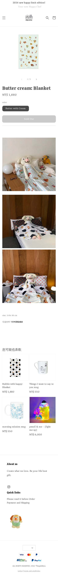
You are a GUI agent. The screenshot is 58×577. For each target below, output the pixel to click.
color (4, 102)
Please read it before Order (21, 499)
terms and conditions (32, 571)
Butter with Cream (16, 108)
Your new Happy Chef (29, 7)
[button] (3, 17)
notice (20, 571)
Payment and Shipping (18, 503)
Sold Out (29, 119)
